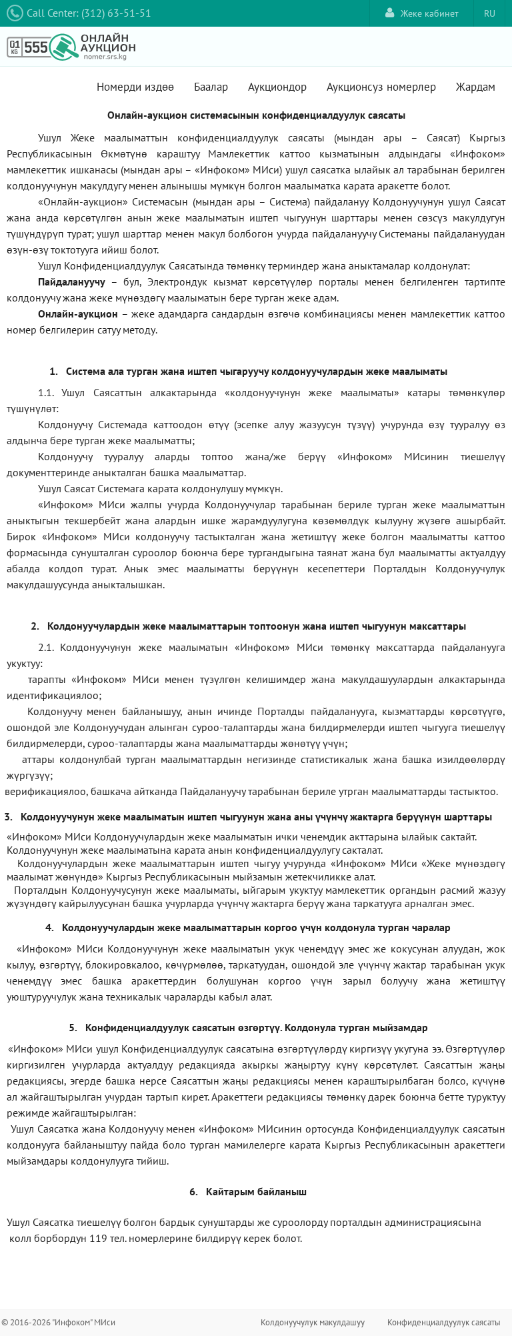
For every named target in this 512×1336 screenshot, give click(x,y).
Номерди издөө (135, 86)
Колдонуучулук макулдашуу (313, 1322)
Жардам (475, 86)
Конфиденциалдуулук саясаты (444, 1322)
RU (489, 13)
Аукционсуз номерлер (381, 86)
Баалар (211, 86)
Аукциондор (277, 86)
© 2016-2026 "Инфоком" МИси (58, 1322)
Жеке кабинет (430, 13)
